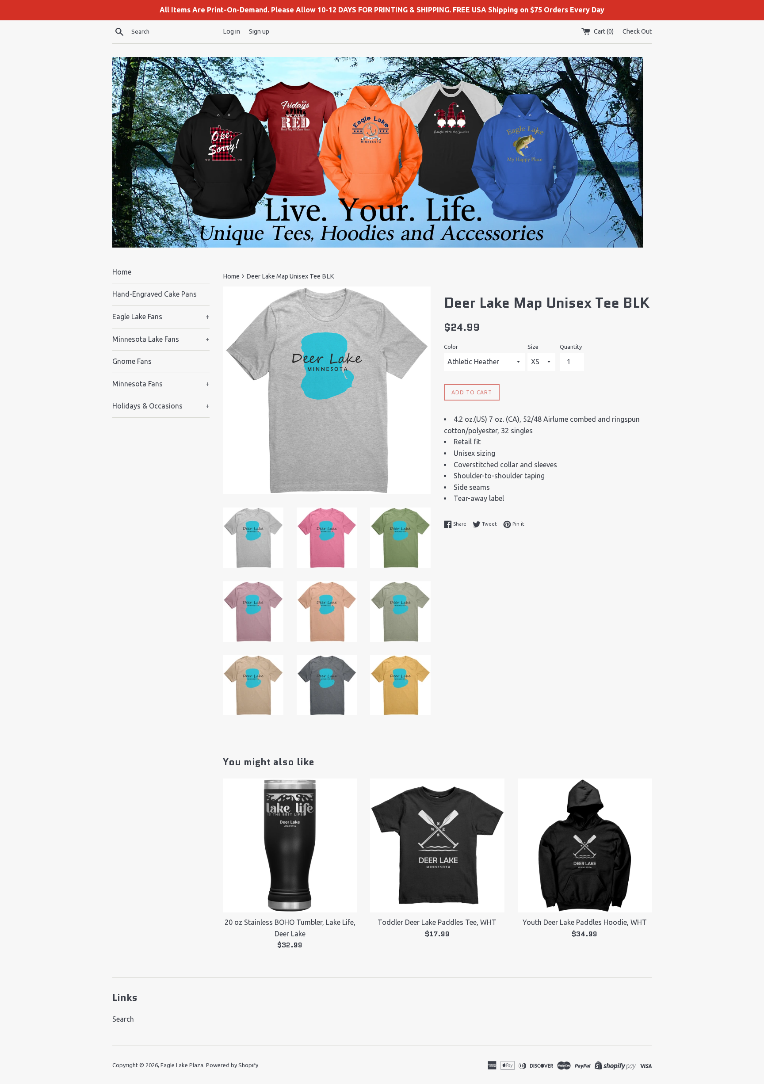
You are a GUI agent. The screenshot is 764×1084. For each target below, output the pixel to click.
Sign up (259, 31)
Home (121, 272)
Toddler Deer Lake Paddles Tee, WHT (437, 922)
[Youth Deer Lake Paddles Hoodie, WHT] (585, 845)
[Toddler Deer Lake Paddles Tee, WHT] (437, 845)
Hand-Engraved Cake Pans (154, 294)
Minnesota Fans (161, 384)
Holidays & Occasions (161, 406)
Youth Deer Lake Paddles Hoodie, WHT (585, 922)
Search (123, 1019)
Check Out (637, 31)
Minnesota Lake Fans (161, 339)
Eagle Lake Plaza (181, 1065)
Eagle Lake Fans (161, 317)
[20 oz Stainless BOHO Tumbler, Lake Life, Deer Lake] (290, 845)
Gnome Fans (132, 361)
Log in (231, 31)
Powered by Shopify (232, 1065)
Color (451, 347)
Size (533, 347)
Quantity (571, 347)
